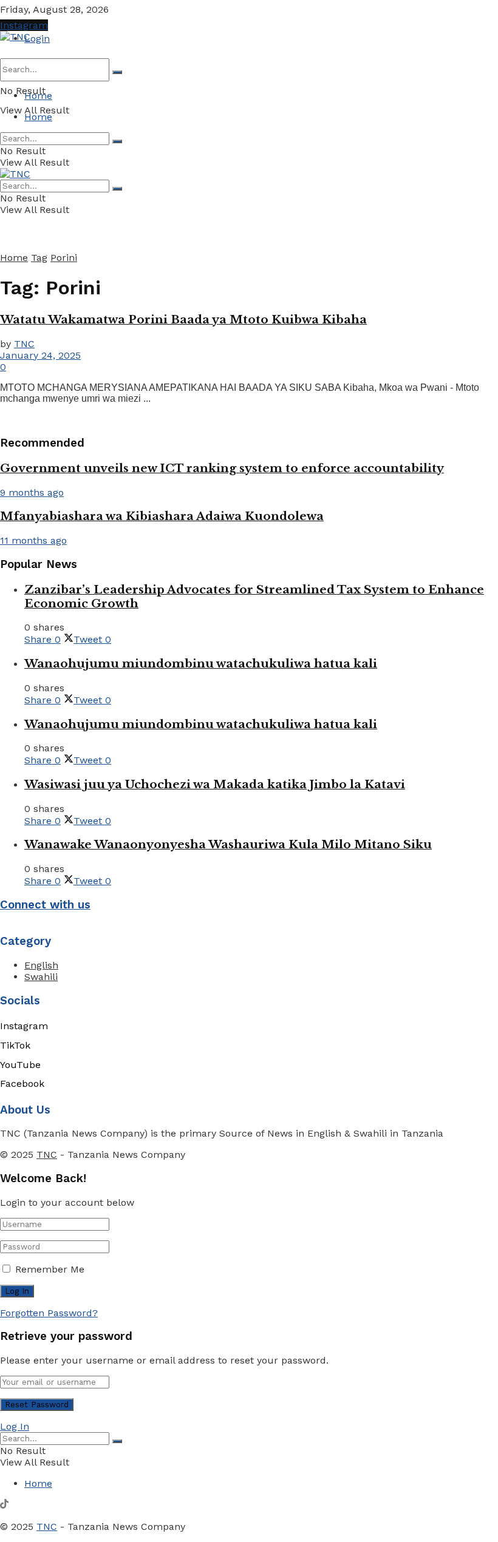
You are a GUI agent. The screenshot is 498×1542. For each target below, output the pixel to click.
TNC (24, 344)
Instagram (24, 25)
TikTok (15, 1045)
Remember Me (49, 1269)
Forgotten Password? (49, 1313)
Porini (63, 257)
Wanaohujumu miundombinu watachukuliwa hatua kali (200, 664)
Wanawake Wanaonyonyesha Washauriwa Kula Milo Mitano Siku (228, 844)
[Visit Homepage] (15, 36)
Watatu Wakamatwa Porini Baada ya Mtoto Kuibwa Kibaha (183, 319)
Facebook (22, 1083)
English (41, 965)
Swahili (41, 976)
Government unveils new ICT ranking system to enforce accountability (222, 468)
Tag (39, 257)
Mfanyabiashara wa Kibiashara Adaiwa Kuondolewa (162, 516)
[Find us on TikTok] (4, 1505)
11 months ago (33, 540)
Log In (14, 1426)
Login (37, 38)
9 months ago (32, 492)
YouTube (20, 1064)
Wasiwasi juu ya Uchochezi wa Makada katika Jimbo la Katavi (214, 784)
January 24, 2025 (40, 355)
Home (38, 95)
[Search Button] (117, 72)
